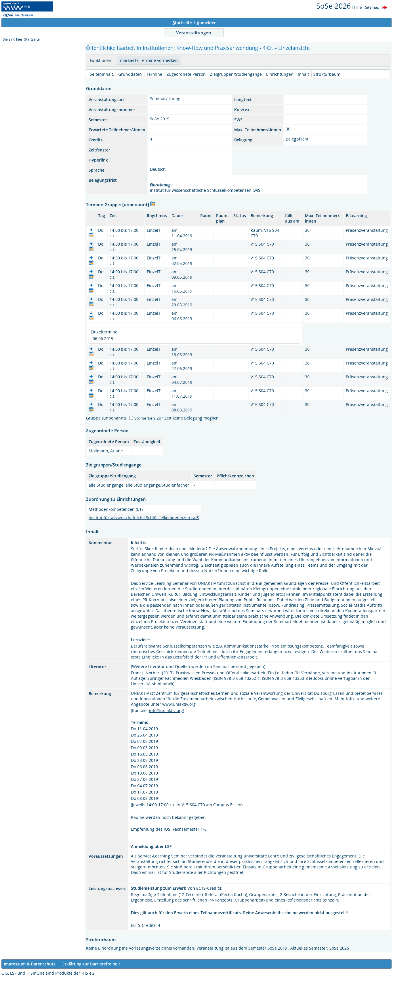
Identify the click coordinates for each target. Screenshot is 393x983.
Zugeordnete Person (186, 74)
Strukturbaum (326, 74)
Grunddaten (130, 74)
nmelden (207, 22)
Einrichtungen (279, 74)
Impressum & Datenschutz (30, 964)
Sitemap (372, 7)
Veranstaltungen (193, 32)
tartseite (182, 22)
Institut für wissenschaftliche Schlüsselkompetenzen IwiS (144, 517)
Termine (154, 74)
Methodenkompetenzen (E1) (116, 509)
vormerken (144, 418)
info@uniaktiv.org (166, 710)
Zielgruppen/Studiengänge (236, 74)
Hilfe (358, 7)
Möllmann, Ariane (106, 450)
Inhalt (303, 74)
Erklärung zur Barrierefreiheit (91, 964)
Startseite (32, 39)
